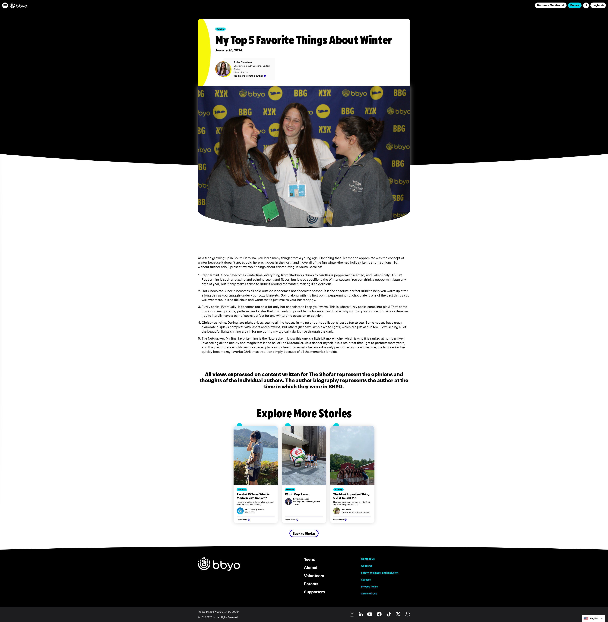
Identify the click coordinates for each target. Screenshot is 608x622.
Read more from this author (248, 75)
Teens (309, 559)
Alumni (310, 567)
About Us (366, 565)
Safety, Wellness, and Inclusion (379, 572)
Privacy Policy (369, 586)
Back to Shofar (304, 533)
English (594, 618)
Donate (574, 5)
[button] (5, 5)
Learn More (242, 519)
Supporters (314, 591)
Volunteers (314, 575)
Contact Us (368, 558)
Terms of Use (369, 593)
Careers (366, 579)
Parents (311, 583)
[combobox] (593, 618)
